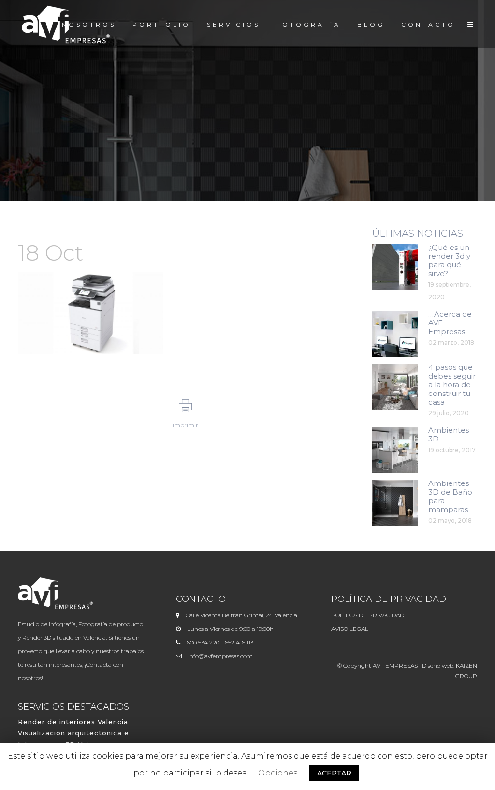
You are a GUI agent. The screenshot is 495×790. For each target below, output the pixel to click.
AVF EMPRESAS (395, 665)
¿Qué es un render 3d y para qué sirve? (449, 260)
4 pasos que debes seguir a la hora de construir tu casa (452, 385)
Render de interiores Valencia (73, 722)
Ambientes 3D (448, 434)
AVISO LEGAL (349, 628)
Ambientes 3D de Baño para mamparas (450, 496)
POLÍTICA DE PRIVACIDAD (367, 615)
